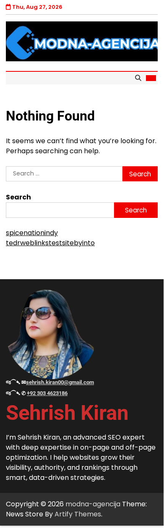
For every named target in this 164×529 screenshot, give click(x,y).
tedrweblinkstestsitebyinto (50, 243)
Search (18, 197)
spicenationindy (32, 233)
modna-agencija (92, 504)
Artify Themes (78, 514)
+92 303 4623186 (47, 393)
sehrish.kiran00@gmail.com (60, 382)
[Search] (138, 78)
